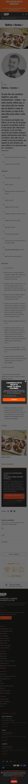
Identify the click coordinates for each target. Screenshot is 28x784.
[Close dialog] (25, 381)
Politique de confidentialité (18, 775)
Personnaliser (14, 778)
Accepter (14, 781)
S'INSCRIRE (14, 399)
